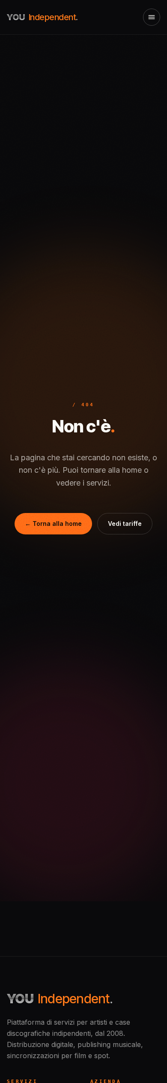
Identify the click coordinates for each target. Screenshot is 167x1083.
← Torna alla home (53, 523)
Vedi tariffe (125, 523)
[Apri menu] (151, 17)
